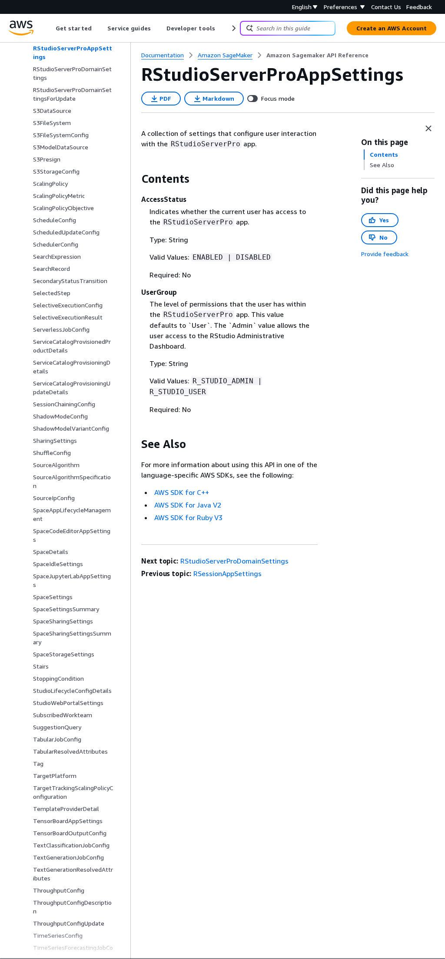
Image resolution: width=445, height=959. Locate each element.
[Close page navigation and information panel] (428, 128)
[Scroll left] (49, 28)
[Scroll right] (233, 28)
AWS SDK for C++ (181, 492)
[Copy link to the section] (134, 179)
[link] (317, 55)
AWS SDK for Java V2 (187, 505)
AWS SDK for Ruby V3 (188, 517)
